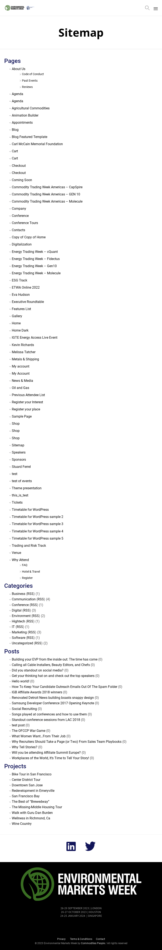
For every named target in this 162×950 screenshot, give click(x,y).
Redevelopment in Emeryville (33, 791)
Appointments (22, 123)
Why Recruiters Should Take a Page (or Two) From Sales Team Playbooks (67, 742)
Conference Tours (25, 223)
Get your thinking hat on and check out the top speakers (53, 676)
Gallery (17, 316)
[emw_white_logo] (81, 901)
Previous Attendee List (28, 395)
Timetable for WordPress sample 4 (37, 531)
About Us (18, 69)
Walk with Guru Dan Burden (32, 813)
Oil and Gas (20, 388)
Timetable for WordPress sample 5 (37, 538)
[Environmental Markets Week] (20, 8)
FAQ (24, 565)
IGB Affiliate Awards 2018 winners (37, 692)
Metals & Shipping (25, 359)
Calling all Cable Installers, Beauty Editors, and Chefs (51, 665)
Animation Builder (25, 115)
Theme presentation (27, 488)
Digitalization (22, 244)
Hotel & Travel (31, 571)
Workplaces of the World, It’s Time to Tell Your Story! (50, 758)
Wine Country (22, 824)
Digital (17, 610)
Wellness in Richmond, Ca (31, 818)
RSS (30, 594)
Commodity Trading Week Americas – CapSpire (47, 187)
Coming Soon (22, 180)
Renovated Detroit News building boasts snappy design (53, 698)
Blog (15, 130)
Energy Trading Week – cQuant (35, 252)
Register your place (26, 409)
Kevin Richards (23, 345)
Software (18, 638)
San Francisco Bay (26, 796)
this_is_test (20, 495)
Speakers (19, 452)
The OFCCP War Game (28, 731)
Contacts (18, 230)
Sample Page (22, 416)
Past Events (30, 80)
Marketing (19, 632)
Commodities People (93, 943)
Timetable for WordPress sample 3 (37, 524)
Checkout (19, 166)
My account (20, 366)
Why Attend (20, 560)
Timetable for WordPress (30, 510)
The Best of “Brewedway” (30, 802)
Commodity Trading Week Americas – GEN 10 (46, 194)
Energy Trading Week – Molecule (36, 273)
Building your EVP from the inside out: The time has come (54, 659)
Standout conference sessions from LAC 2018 (46, 720)
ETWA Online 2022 (26, 287)
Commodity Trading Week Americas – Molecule (47, 201)
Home (16, 323)
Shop (16, 424)
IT (13, 627)
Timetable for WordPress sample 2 (37, 517)
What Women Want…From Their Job (39, 736)
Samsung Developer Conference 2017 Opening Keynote (53, 703)
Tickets (17, 502)
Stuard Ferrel (21, 467)
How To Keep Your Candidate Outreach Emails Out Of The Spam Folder (64, 687)
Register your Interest (27, 402)
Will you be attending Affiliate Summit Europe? (46, 753)
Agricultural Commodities (31, 108)
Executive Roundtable (28, 302)
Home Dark (20, 330)
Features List (21, 309)
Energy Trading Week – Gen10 (34, 266)
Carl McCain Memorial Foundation (37, 144)
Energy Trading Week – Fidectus (36, 259)
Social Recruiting (24, 709)
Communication (24, 599)
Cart (15, 151)
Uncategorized (22, 643)
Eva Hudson (21, 295)
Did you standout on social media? (37, 670)
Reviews (27, 87)
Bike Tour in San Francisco (31, 774)
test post (18, 725)
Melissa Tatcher (23, 352)
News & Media (22, 381)
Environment (21, 616)
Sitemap (18, 445)
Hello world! (20, 681)
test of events (22, 481)
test (14, 474)
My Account (21, 373)
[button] (81, 927)
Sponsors (19, 460)
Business (18, 594)
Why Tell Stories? (24, 747)
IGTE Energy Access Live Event (34, 338)
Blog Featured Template (29, 137)
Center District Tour (26, 780)
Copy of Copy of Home (29, 237)
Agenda (17, 94)
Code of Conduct (33, 74)
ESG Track (19, 280)
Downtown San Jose (27, 785)
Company (19, 209)
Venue (16, 553)
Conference (20, 216)
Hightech (18, 621)
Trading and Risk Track (29, 546)
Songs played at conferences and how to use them (49, 714)
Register (27, 578)
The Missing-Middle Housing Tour (37, 807)
